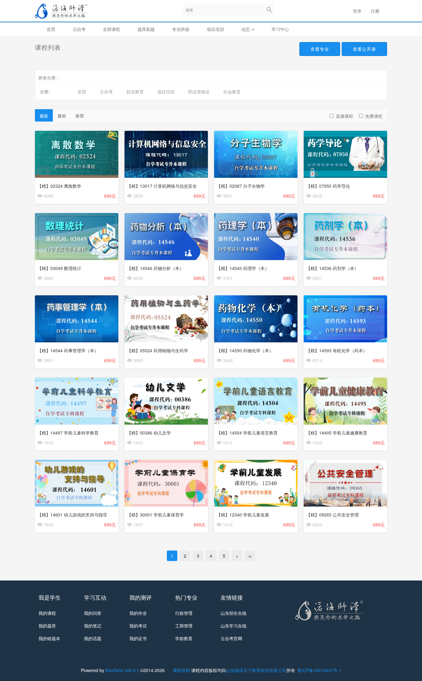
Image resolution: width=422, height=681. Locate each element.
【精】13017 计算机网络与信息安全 (162, 186)
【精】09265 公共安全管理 (332, 515)
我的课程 (47, 613)
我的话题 (92, 638)
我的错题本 (49, 638)
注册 (375, 11)
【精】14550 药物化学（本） (245, 350)
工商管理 (183, 626)
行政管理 (183, 613)
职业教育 (135, 91)
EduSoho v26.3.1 (122, 670)
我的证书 (138, 638)
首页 (51, 29)
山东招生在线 (234, 613)
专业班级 (180, 29)
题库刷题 (146, 29)
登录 (357, 11)
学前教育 (183, 638)
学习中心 (280, 29)
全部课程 (111, 29)
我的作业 (138, 613)
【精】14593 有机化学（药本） (336, 350)
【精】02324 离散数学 (59, 186)
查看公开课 (364, 49)
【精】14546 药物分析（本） (155, 268)
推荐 (79, 116)
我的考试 (138, 626)
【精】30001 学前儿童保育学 (155, 515)
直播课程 (344, 116)
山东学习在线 (234, 626)
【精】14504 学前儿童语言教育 (247, 433)
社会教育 (232, 91)
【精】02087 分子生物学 (241, 186)
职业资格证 (199, 91)
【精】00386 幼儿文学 (149, 433)
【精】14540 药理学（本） (243, 268)
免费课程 (373, 116)
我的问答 (92, 613)
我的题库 (47, 626)
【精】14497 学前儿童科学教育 (68, 433)
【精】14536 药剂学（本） (332, 268)
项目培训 (215, 29)
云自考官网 (231, 638)
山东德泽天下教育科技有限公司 (256, 670)
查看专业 (319, 49)
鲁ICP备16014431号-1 (318, 670)
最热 (61, 116)
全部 (82, 91)
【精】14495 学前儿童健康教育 (336, 433)
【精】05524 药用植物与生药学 (157, 350)
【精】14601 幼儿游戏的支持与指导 (72, 515)
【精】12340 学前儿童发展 (243, 515)
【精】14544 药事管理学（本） (68, 350)
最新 (44, 116)
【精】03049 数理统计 (59, 268)
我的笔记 (92, 626)
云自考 (79, 29)
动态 (246, 29)
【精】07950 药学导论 (328, 186)
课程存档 (181, 670)
